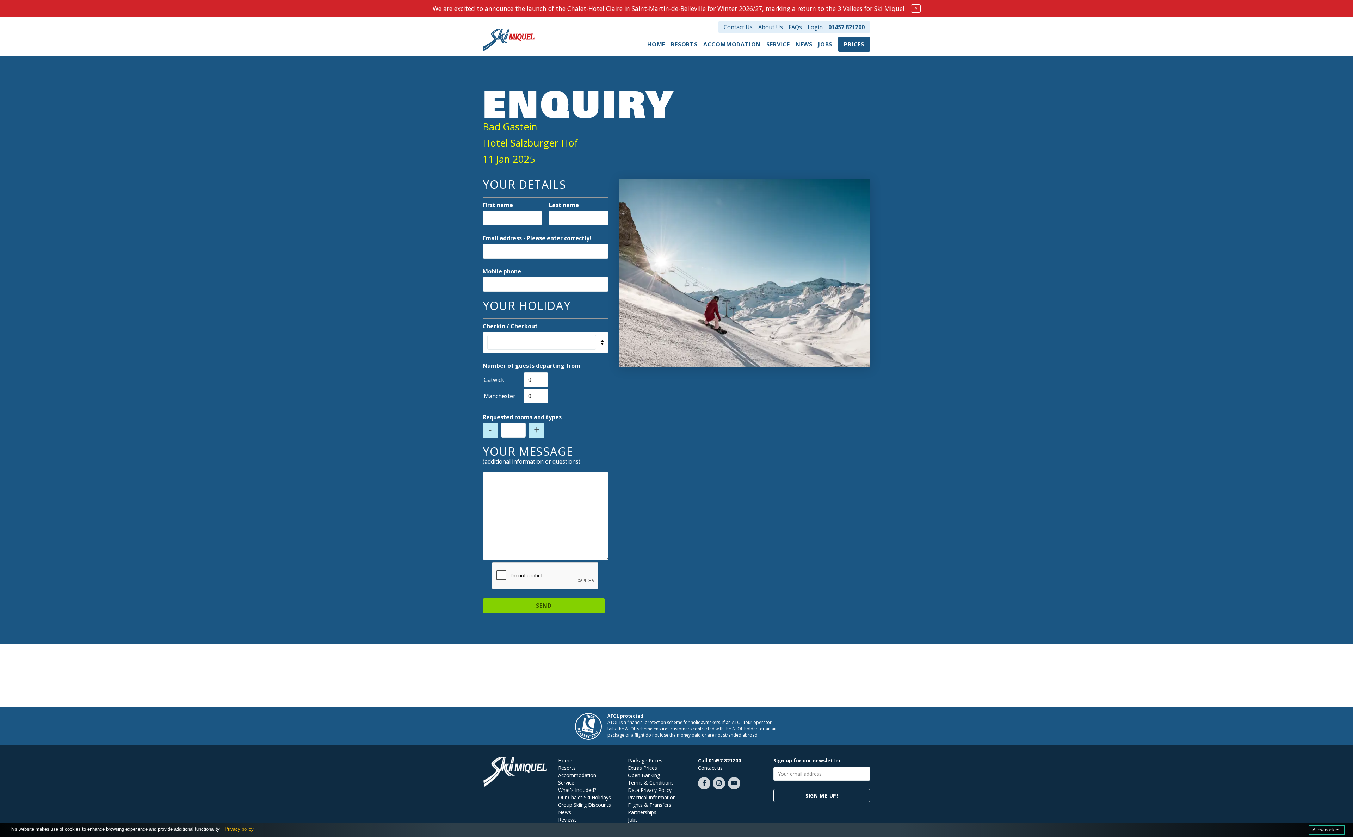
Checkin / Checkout (510, 326)
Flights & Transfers (649, 804)
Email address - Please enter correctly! (537, 238)
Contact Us (738, 27)
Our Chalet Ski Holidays (584, 797)
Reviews (567, 819)
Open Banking (644, 775)
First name (498, 205)
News (804, 44)
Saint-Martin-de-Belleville (669, 8)
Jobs (825, 44)
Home (656, 44)
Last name (564, 205)
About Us (770, 27)
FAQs (795, 27)
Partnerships (642, 812)
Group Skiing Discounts (584, 804)
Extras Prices (642, 767)
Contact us (710, 767)
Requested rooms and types (522, 417)
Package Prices (645, 760)
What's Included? (577, 790)
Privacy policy (239, 829)
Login (815, 27)
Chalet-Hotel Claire (595, 8)
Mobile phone (502, 271)
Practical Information (652, 797)
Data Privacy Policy (650, 790)
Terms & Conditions (651, 782)
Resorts (684, 44)
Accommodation (732, 44)
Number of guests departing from (531, 366)
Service (778, 44)
